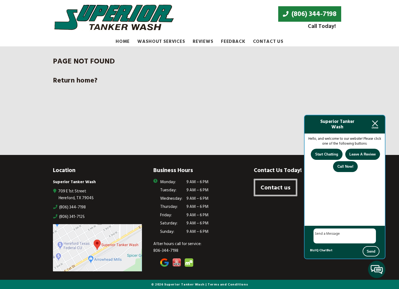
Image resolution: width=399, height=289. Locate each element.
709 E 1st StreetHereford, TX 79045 (75, 194)
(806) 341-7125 (71, 216)
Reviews (203, 41)
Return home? (75, 80)
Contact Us (268, 41)
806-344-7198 (165, 250)
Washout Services (161, 41)
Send (371, 251)
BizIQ (314, 250)
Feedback (233, 41)
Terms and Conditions (228, 284)
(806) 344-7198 (313, 13)
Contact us (275, 187)
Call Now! (345, 166)
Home (123, 41)
